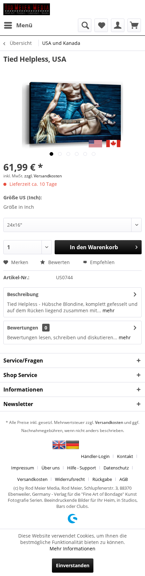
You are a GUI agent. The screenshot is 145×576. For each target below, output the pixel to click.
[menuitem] (18, 25)
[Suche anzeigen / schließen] (84, 25)
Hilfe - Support (81, 468)
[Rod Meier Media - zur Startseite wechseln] (26, 9)
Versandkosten (109, 422)
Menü (24, 25)
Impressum (22, 468)
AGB (123, 479)
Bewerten (58, 262)
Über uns (50, 468)
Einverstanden (72, 565)
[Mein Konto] (117, 25)
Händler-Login (95, 456)
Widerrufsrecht (70, 479)
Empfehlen (102, 262)
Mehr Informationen (72, 548)
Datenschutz (116, 468)
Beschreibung (22, 294)
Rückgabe (102, 479)
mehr (108, 310)
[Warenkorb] (134, 25)
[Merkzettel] (101, 25)
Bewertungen (22, 327)
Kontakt (125, 456)
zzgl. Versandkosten (43, 176)
